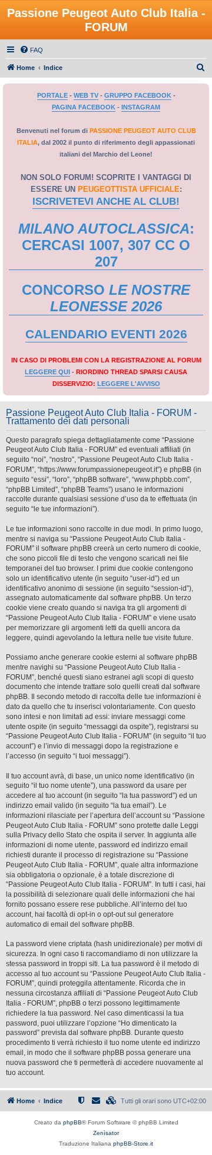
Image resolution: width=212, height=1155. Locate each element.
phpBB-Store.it (133, 1143)
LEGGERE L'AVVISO (128, 383)
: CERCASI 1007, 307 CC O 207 (106, 245)
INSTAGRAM (140, 107)
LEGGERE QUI (47, 371)
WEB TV (86, 95)
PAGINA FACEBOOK (83, 107)
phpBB (72, 1122)
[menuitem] (31, 50)
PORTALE (52, 95)
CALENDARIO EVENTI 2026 (106, 334)
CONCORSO (106, 298)
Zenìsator (106, 1133)
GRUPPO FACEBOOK (137, 95)
